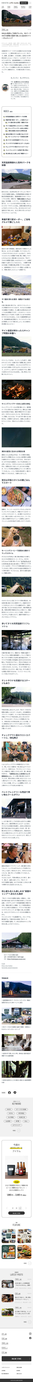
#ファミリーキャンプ (14, 46)
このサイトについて (6, 1367)
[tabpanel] (16, 1179)
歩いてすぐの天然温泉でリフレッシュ (16, 140)
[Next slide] (29, 177)
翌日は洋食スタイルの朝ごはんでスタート (16, 134)
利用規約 (18, 1370)
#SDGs (11, 1113)
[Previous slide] (4, 177)
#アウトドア (4, 43)
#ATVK (16, 1288)
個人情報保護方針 (5, 1373)
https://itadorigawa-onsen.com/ (16, 959)
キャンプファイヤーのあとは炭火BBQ (16, 128)
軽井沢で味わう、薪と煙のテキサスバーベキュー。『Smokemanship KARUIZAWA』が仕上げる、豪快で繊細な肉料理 (23, 1298)
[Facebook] (9, 1092)
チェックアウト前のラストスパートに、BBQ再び (16, 147)
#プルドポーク (18, 1302)
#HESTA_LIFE (24, 43)
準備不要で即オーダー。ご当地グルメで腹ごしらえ (16, 120)
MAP (22, 957)
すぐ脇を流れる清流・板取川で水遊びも (17, 122)
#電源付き (17, 1316)
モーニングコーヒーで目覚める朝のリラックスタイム (17, 137)
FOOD (8, 7)
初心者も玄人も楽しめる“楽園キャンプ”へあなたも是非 (15, 154)
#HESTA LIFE (24, 1316)
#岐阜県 (10, 43)
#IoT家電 (10, 1117)
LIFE (3, 7)
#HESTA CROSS (22, 1288)
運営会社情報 (19, 1367)
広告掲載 (3, 1370)
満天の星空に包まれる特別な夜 (16, 131)
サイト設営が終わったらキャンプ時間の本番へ (16, 126)
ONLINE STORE (16, 1213)
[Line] (14, 1092)
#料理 (17, 1121)
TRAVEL (16, 7)
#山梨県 (8, 1121)
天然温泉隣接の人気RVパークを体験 (15, 116)
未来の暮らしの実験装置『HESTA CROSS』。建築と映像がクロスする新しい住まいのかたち (23, 1284)
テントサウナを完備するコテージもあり (16, 143)
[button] (14, 186)
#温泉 (14, 43)
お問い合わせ (19, 1373)
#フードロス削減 (21, 1109)
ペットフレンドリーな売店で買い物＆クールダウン (16, 150)
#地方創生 (21, 1113)
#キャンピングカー (24, 44)
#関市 (18, 43)
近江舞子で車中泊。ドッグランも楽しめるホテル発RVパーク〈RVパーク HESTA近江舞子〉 (23, 1313)
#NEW (9, 1109)
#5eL (26, 1121)
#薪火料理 (25, 1302)
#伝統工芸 (22, 1117)
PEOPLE (23, 7)
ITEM (30, 7)
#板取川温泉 (16, 44)
